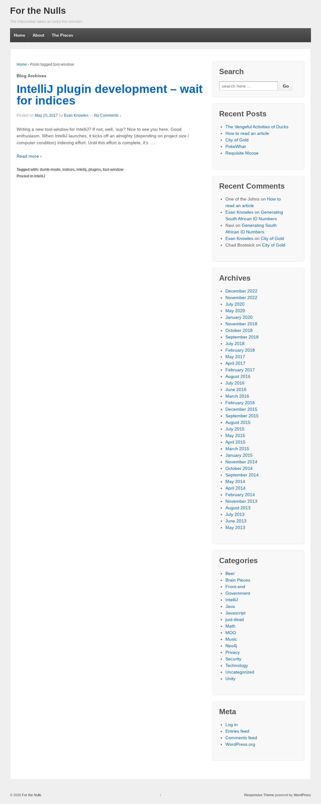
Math (230, 625)
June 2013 (235, 520)
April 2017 (235, 363)
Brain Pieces (237, 580)
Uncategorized (239, 671)
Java (230, 606)
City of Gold (237, 139)
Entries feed (237, 731)
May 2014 (235, 481)
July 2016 (235, 382)
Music (231, 639)
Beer (230, 573)
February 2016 (240, 402)
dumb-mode (50, 169)
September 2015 (242, 415)
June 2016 (235, 389)
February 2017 (240, 369)
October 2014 (239, 468)
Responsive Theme (259, 795)
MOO (230, 632)
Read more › (29, 156)
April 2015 (235, 442)
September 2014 (242, 474)
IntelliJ (39, 176)
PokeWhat (235, 146)
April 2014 (235, 488)
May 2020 (235, 310)
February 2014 (240, 494)
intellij (81, 169)
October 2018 (239, 330)
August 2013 (237, 507)
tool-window (113, 169)
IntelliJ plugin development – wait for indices (110, 95)
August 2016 (237, 376)
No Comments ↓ (107, 115)
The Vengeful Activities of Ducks (256, 126)
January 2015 (239, 455)
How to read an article (247, 133)
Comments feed (241, 737)
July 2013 (235, 514)
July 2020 (235, 304)
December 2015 (241, 409)
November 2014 (241, 461)
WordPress (302, 795)
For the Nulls (38, 11)
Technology (236, 665)
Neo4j (231, 645)
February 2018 (240, 350)
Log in (231, 724)
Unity (230, 678)
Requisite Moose (242, 152)
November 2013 (241, 501)
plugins (94, 169)
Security (233, 658)
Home (19, 35)
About (38, 35)
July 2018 (235, 343)
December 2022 (241, 290)
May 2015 (235, 435)
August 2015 (237, 422)
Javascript (235, 612)
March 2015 (237, 448)
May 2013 (235, 527)
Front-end (235, 586)
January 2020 (239, 317)
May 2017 (235, 356)
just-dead (234, 619)
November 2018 (241, 323)
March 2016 (237, 396)
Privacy (232, 652)
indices (68, 169)
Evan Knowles (76, 115)
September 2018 (242, 336)
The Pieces (62, 35)
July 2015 (235, 428)
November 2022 (241, 297)
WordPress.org (240, 744)
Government (237, 593)
